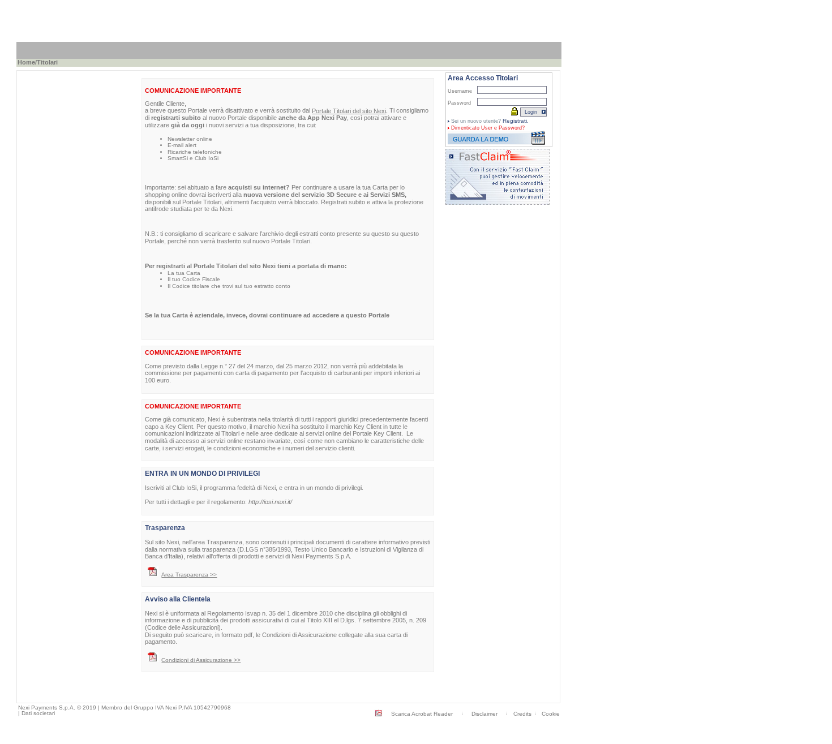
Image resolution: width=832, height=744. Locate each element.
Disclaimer (484, 714)
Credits (522, 714)
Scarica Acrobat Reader (422, 714)
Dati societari (38, 713)
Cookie (551, 714)
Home (26, 62)
